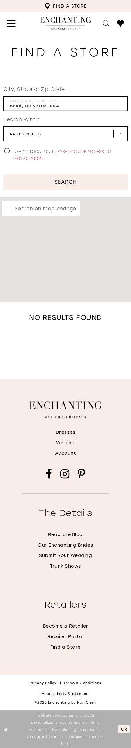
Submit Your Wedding (65, 555)
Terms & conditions (82, 683)
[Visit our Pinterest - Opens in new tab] (81, 474)
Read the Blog (65, 534)
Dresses (66, 432)
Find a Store (65, 647)
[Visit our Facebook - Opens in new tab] (49, 474)
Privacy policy (43, 683)
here (65, 743)
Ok (124, 728)
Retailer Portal (65, 636)
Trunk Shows (65, 566)
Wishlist (65, 442)
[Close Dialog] (5, 729)
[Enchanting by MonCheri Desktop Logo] (65, 23)
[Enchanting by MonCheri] (65, 410)
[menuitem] (66, 6)
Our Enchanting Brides (65, 545)
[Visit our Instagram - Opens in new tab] (64, 474)
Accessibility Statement (66, 693)
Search (65, 182)
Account (65, 453)
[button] (11, 23)
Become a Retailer (65, 626)
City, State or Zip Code (34, 89)
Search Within (21, 119)
